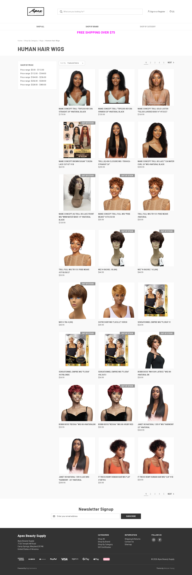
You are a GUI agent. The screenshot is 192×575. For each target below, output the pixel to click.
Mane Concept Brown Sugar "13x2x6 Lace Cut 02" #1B (75, 163)
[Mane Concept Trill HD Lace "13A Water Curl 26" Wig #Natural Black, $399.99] (156, 140)
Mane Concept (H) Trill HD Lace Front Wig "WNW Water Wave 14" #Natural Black (76, 217)
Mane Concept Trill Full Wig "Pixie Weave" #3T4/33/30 (114, 215)
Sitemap (128, 544)
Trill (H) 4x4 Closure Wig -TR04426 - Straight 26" (114, 163)
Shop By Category (148, 27)
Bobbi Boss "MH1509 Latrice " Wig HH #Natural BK (154, 373)
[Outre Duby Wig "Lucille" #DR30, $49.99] (116, 301)
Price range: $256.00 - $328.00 (33, 81)
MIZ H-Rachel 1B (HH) (107, 269)
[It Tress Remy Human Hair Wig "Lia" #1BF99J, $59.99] (116, 455)
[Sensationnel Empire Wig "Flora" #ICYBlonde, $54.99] (77, 350)
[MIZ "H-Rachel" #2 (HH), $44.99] (156, 248)
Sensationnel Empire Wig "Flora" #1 (154, 322)
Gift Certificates (104, 547)
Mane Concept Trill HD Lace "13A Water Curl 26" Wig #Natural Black (156, 163)
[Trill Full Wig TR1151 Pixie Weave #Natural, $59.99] (156, 192)
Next (170, 62)
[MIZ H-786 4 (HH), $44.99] (77, 301)
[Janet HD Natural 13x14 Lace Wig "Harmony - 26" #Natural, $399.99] (77, 455)
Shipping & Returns (132, 539)
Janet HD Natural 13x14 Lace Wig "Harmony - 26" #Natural (74, 478)
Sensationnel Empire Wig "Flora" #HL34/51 (113, 373)
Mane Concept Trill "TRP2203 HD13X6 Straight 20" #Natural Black (76, 110)
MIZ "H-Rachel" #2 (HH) (148, 269)
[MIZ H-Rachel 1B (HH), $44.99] (116, 248)
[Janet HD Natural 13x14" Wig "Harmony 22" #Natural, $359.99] (156, 403)
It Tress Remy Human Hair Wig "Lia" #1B (155, 477)
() (173, 12)
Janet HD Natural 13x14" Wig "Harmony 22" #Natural (156, 426)
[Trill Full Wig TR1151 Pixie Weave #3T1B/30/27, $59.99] (77, 248)
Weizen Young (169, 568)
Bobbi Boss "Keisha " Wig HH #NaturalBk (77, 424)
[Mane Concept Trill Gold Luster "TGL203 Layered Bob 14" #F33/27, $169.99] (156, 87)
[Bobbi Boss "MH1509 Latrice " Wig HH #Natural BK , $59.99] (156, 350)
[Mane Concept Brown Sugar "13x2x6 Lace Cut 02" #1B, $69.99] (77, 140)
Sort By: (63, 63)
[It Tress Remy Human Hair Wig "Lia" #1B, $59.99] (156, 455)
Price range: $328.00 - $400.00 (33, 85)
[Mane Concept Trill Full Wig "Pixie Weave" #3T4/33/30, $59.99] (116, 192)
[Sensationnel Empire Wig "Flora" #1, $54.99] (156, 301)
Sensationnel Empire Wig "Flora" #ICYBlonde (74, 373)
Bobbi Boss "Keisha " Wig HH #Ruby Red (115, 424)
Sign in (153, 12)
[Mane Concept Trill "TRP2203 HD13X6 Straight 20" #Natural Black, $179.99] (77, 87)
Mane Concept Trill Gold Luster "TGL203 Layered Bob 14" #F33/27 (153, 110)
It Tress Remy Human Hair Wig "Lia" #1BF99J (114, 478)
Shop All (40, 27)
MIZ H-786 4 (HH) (66, 322)
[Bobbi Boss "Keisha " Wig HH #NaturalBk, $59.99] (77, 403)
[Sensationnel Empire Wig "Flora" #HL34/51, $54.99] (116, 350)
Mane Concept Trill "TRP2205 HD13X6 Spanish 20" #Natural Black (115, 110)
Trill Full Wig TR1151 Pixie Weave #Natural (153, 215)
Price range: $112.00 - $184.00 (33, 73)
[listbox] (76, 63)
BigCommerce (31, 568)
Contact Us (129, 542)
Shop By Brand (92, 27)
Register (161, 12)
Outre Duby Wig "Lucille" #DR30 (112, 322)
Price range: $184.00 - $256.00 (33, 77)
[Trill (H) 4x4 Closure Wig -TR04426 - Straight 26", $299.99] (116, 140)
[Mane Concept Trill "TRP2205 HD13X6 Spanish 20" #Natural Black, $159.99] (116, 87)
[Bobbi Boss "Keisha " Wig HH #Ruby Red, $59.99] (116, 403)
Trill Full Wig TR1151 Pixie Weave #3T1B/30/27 (74, 271)
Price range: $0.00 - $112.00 (32, 70)
